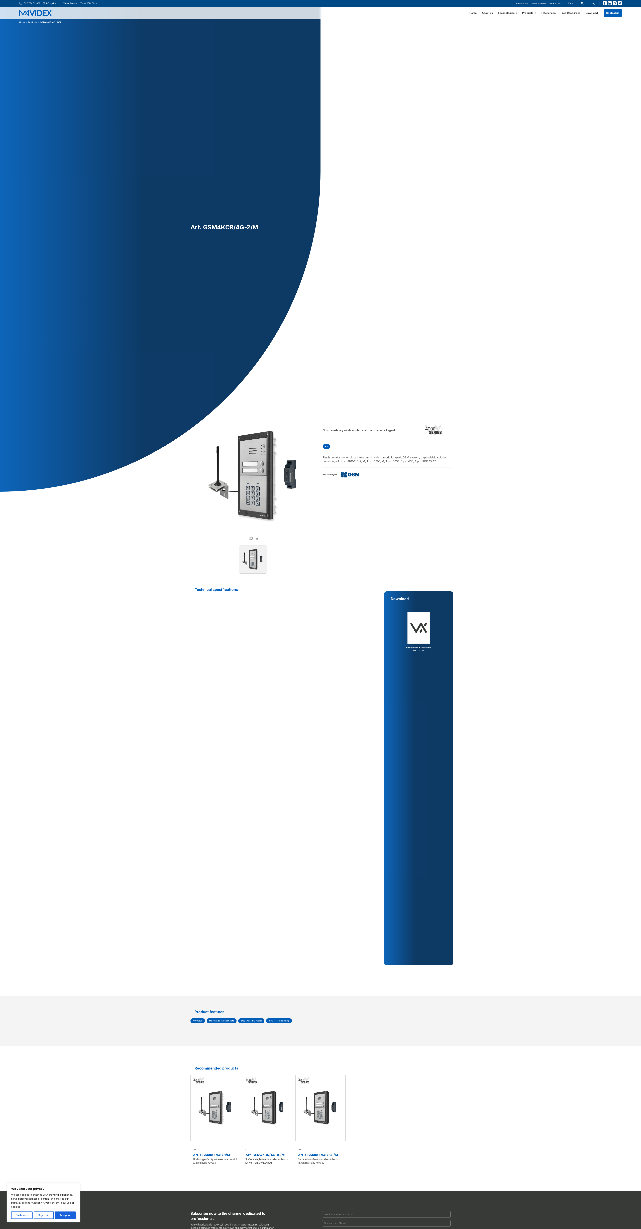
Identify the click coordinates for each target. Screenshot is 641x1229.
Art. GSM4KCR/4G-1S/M (265, 1155)
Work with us (555, 3)
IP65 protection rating (279, 1021)
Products (527, 13)
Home (473, 13)
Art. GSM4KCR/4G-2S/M (318, 1155)
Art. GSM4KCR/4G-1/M (211, 1155)
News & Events (538, 3)
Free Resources (570, 13)
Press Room (522, 3)
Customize (22, 1215)
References (548, 13)
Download (591, 13)
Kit (326, 446)
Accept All (65, 1215)
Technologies (506, 13)
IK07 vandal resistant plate (221, 1021)
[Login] (593, 3)
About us (487, 13)
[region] (43, 1202)
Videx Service (70, 3)
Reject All (43, 1215)
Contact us (612, 13)
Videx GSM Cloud (88, 3)
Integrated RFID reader (251, 1021)
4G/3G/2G (197, 1021)
